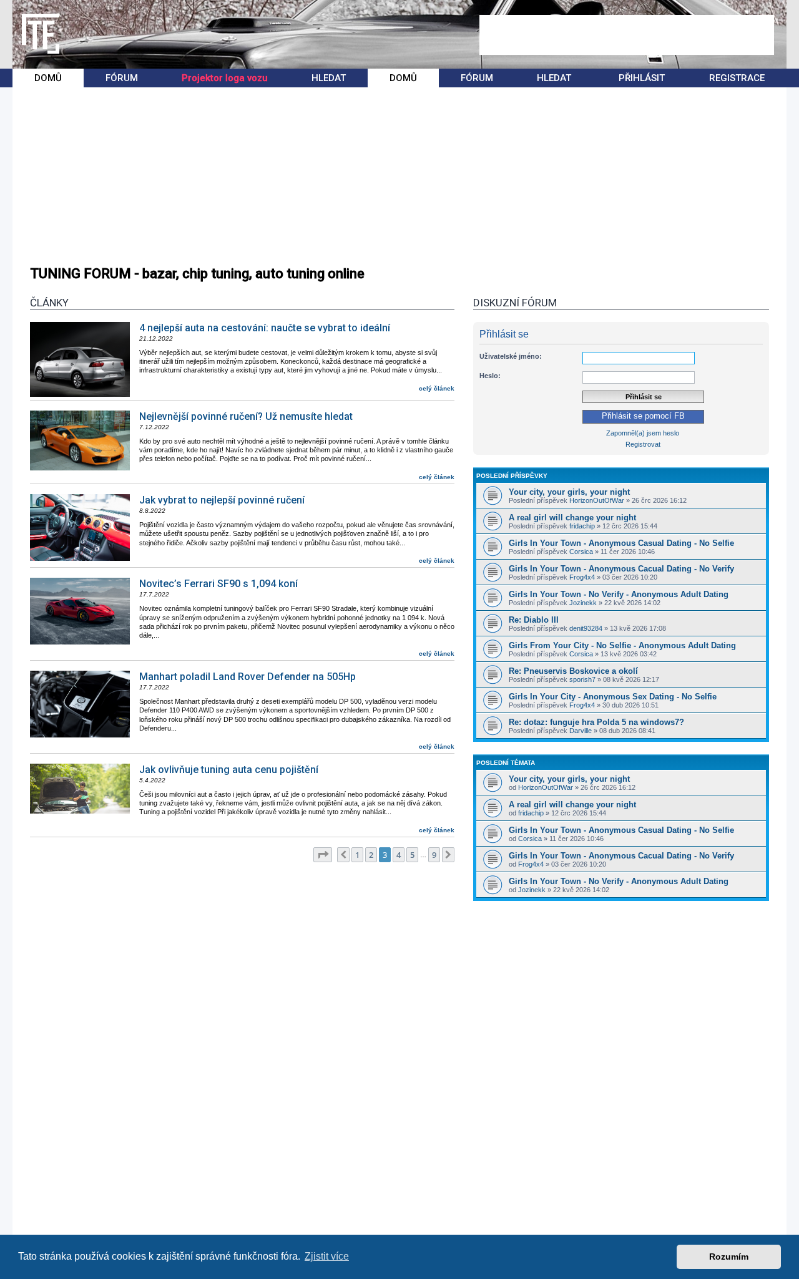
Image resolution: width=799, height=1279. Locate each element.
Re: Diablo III (534, 620)
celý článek (436, 388)
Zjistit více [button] (327, 1256)
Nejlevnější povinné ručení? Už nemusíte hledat (246, 416)
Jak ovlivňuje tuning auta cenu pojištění (228, 770)
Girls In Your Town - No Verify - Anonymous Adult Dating (618, 594)
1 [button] (357, 854)
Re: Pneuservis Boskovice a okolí (573, 671)
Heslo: (490, 375)
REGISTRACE (737, 78)
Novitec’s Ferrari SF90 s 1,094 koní (218, 584)
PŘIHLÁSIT (642, 78)
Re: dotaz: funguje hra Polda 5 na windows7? (596, 722)
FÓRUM (121, 78)
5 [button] (412, 854)
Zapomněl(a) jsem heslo (642, 433)
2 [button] (371, 854)
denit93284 (585, 628)
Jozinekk (583, 602)
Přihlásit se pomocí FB (643, 416)
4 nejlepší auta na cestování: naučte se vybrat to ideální (264, 328)
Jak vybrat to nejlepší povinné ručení (222, 500)
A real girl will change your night (572, 517)
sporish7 (582, 679)
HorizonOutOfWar (596, 500)
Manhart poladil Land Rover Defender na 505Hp (247, 677)
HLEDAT (328, 78)
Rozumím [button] (728, 1257)
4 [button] (398, 854)
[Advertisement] (627, 35)
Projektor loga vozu (225, 78)
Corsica (581, 551)
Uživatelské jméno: (510, 356)
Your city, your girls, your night (569, 492)
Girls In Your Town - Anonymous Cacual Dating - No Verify (621, 568)
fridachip (582, 526)
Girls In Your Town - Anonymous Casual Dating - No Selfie (621, 543)
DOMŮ (48, 78)
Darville (580, 730)
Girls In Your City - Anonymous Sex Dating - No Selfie (613, 696)
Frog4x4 (582, 577)
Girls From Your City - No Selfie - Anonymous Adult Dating (622, 645)
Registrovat (642, 444)
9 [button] (434, 854)
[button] (322, 854)
